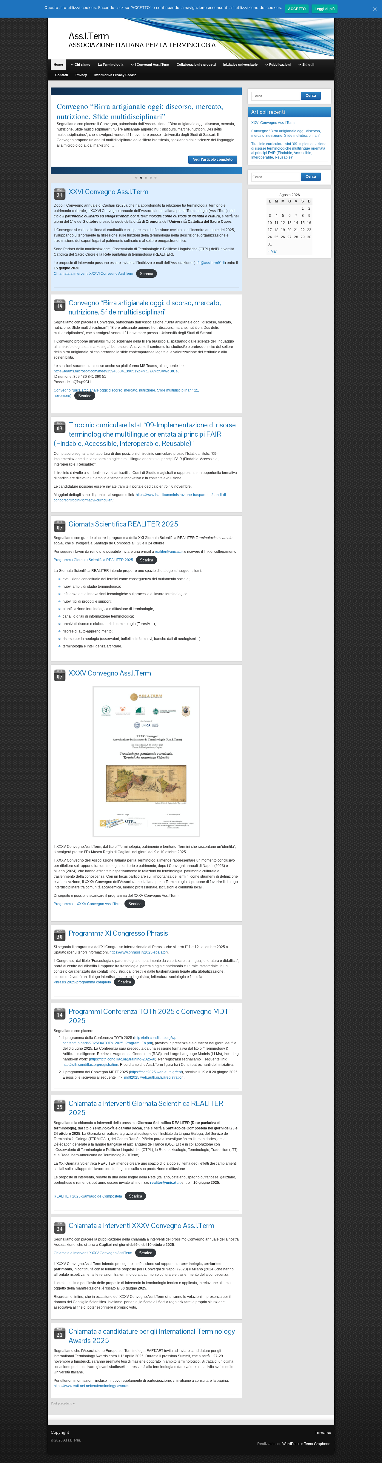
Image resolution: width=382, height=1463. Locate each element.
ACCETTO (297, 9)
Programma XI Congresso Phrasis (118, 933)
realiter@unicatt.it (169, 551)
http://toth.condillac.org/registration (90, 1065)
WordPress (291, 1444)
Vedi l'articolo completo (212, 159)
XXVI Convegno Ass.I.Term (108, 191)
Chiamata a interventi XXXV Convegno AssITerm (93, 1253)
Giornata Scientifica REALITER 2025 (123, 524)
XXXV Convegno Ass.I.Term (110, 673)
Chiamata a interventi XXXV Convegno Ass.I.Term (141, 1225)
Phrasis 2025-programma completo (82, 982)
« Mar (272, 251)
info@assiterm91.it (210, 263)
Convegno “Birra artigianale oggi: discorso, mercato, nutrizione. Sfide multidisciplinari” (140, 111)
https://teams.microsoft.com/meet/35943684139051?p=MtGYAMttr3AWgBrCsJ (116, 371)
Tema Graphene (317, 1444)
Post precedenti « (63, 1403)
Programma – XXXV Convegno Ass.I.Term (87, 904)
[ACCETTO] (375, 9)
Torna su (323, 1432)
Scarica (146, 273)
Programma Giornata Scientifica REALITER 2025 (93, 560)
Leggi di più (325, 9)
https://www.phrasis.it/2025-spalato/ (138, 952)
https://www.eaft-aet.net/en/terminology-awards (91, 1386)
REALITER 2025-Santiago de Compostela (88, 1196)
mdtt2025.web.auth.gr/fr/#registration (154, 1077)
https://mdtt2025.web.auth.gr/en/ (156, 1072)
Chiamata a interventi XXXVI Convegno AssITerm (93, 273)
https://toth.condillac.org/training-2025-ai (122, 1059)
